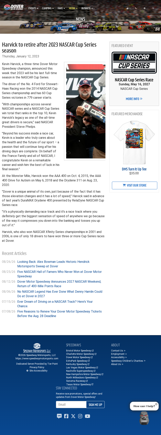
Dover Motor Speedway (78, 357)
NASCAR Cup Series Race (134, 80)
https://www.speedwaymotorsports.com (37, 358)
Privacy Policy (37, 367)
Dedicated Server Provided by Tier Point (37, 363)
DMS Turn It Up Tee (134, 169)
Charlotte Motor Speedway (80, 354)
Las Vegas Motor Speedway (81, 367)
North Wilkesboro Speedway (81, 377)
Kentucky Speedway (76, 364)
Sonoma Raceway (75, 381)
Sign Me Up (95, 405)
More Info (133, 99)
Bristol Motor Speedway (78, 350)
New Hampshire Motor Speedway (83, 374)
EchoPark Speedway (76, 361)
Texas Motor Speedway (78, 384)
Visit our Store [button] (136, 185)
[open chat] (144, 418)
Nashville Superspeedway (79, 371)
